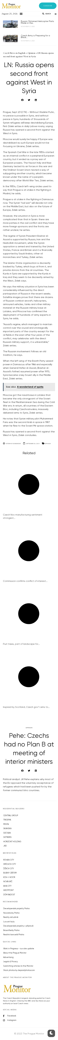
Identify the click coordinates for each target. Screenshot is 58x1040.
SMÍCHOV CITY (9, 864)
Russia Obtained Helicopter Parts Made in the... (37, 22)
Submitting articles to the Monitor (18, 966)
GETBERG (7, 837)
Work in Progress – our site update (18, 949)
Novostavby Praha (11, 913)
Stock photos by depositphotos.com (19, 970)
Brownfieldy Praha (11, 930)
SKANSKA (7, 829)
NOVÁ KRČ (7, 882)
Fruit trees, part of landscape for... (21, 644)
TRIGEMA (7, 820)
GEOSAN (7, 833)
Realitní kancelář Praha (13, 935)
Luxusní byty (9, 922)
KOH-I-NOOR (9, 877)
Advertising (8, 957)
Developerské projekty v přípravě (18, 926)
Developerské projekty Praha (16, 909)
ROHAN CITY (8, 860)
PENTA (6, 824)
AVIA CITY (7, 886)
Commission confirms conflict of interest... (25, 581)
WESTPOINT (8, 890)
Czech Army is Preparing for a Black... (35, 36)
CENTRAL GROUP (10, 816)
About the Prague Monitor (14, 953)
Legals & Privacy (10, 962)
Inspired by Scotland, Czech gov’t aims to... (26, 707)
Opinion (48, 443)
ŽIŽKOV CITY (8, 869)
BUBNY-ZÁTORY (10, 873)
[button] (48, 6)
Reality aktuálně (10, 917)
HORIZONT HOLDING (12, 842)
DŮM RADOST (9, 895)
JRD (5, 846)
